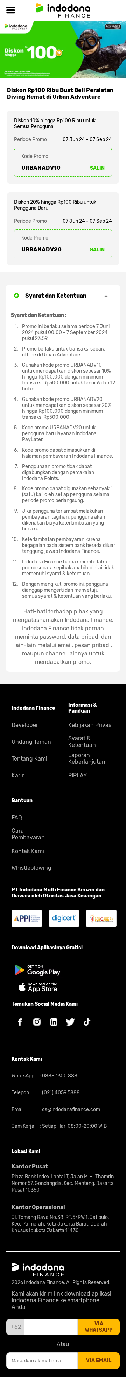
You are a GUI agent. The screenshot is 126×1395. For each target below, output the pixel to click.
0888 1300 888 (59, 1076)
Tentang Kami (29, 758)
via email (98, 1360)
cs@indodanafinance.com (70, 1109)
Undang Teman (31, 741)
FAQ (17, 817)
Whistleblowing (31, 868)
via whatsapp (99, 1327)
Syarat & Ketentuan (82, 741)
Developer (25, 725)
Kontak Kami (28, 851)
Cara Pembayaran (28, 834)
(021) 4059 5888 (60, 1093)
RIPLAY (77, 775)
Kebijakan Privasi (90, 725)
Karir (18, 775)
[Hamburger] (10, 10)
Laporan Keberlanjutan (86, 758)
